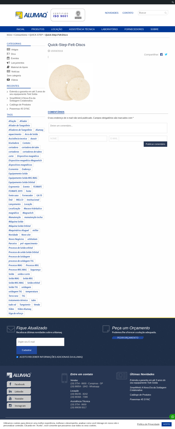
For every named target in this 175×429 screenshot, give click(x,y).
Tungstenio (25, 304)
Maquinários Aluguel (19, 230)
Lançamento (15, 204)
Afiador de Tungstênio (19, 125)
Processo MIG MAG (18, 269)
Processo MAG (15, 265)
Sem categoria (14, 75)
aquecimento (15, 134)
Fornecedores (134, 29)
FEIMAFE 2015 (15, 191)
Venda (37, 304)
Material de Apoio (19, 67)
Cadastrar (26, 350)
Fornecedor (27, 195)
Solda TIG (13, 287)
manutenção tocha (33, 217)
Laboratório (109, 29)
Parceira (13, 243)
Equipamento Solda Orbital (22, 182)
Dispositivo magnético (28, 156)
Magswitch (28, 212)
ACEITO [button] (166, 424)
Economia (13, 169)
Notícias (15, 71)
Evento (26, 186)
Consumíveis (20, 35)
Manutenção (15, 217)
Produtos (37, 29)
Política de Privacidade (148, 424)
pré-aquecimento (28, 243)
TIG (23, 296)
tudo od (12, 304)
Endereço (26, 169)
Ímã (10, 199)
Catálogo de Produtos (20, 104)
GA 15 (39, 195)
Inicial (21, 29)
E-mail (114, 138)
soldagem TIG (15, 291)
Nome (53, 138)
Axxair (33, 138)
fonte (28, 191)
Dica (13, 54)
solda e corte (24, 274)
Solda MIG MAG (16, 282)
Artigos (14, 49)
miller (35, 230)
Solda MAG (14, 278)
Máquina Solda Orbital (20, 226)
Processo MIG (32, 265)
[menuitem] (173, 2)
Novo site (25, 234)
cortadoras (14, 151)
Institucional (33, 199)
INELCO (19, 199)
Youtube (18, 398)
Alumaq (39, 129)
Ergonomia (14, 186)
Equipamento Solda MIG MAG (23, 178)
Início (9, 35)
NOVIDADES (111, 13)
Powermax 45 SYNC (20, 109)
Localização (14, 208)
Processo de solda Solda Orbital (24, 252)
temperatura (32, 291)
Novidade (13, 234)
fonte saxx (14, 195)
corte (11, 156)
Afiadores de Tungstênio (20, 129)
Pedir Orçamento (127, 337)
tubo (33, 300)
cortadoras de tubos (32, 151)
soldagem (26, 287)
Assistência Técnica (82, 29)
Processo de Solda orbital (21, 247)
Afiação (12, 121)
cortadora (13, 147)
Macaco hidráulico (33, 208)
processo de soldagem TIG (21, 261)
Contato (127, 13)
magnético (14, 212)
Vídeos (14, 80)
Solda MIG (28, 278)
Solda (11, 274)
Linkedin (18, 391)
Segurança (35, 269)
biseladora (14, 143)
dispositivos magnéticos (20, 164)
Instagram (20, 405)
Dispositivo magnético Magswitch (25, 160)
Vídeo (11, 309)
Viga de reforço (16, 313)
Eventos (14, 58)
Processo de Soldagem (19, 256)
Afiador (23, 121)
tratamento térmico (18, 300)
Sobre (154, 29)
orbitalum (32, 239)
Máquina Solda (16, 221)
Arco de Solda (31, 134)
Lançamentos (17, 63)
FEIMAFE (37, 186)
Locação (56, 29)
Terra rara (13, 296)
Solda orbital (33, 282)
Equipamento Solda (18, 173)
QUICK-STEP (36, 35)
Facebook (19, 384)
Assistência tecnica (18, 138)
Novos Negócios (16, 239)
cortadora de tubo (30, 147)
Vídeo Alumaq (24, 309)
